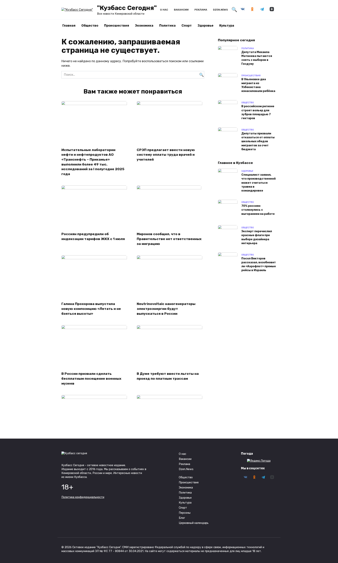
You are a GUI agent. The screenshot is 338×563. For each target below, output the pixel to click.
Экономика (144, 25)
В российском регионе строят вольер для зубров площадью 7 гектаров (257, 112)
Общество (89, 25)
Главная (69, 25)
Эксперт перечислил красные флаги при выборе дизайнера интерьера (256, 237)
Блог (182, 518)
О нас (164, 9)
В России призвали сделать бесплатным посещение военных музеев (91, 378)
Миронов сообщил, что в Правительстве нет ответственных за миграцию (169, 239)
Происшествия (116, 25)
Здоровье (205, 25)
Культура (226, 25)
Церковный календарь (194, 523)
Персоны (185, 512)
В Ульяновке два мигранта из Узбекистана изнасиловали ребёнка (258, 85)
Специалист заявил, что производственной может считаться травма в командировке (258, 182)
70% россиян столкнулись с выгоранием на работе (258, 210)
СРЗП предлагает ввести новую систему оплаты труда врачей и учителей (166, 154)
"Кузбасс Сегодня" (127, 8)
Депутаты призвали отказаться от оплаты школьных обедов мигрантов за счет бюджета (258, 141)
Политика (167, 25)
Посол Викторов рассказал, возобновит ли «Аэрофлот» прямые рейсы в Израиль (258, 264)
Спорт (187, 25)
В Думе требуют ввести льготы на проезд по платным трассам (168, 376)
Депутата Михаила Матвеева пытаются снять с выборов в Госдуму (256, 58)
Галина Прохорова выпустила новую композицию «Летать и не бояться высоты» (91, 308)
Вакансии (181, 9)
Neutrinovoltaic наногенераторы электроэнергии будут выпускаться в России (166, 308)
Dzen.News (220, 9)
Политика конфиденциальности (82, 497)
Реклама (200, 9)
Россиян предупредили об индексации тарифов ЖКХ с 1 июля (93, 236)
